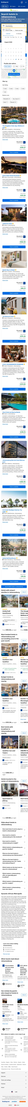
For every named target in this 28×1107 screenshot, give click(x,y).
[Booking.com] (4, 2)
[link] (5, 88)
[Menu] (26, 2)
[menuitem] (5, 6)
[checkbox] (21, 45)
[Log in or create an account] (22, 2)
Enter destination (8, 25)
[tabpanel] (13, 52)
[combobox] (14, 26)
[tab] (8, 34)
